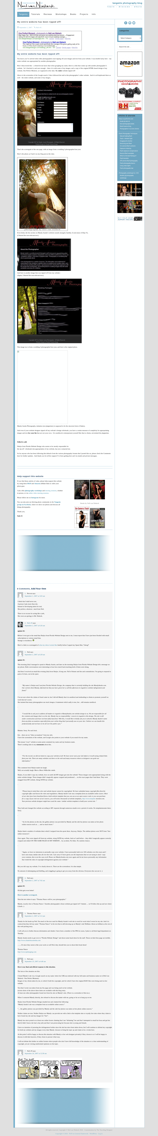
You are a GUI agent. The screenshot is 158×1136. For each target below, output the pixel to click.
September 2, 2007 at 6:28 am (35, 654)
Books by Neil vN (125, 121)
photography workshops (33, 490)
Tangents (37, 5)
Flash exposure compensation (129, 151)
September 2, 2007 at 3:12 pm (35, 916)
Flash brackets (124, 158)
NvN (70, 1133)
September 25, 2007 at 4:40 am (35, 961)
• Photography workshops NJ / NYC (128, 173)
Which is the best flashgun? (128, 156)
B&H (29, 483)
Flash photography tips (126, 168)
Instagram (35, 497)
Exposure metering (125, 148)
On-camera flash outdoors (128, 146)
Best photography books (127, 124)
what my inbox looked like (48, 645)
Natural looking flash (126, 136)
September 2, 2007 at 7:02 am (35, 880)
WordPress (93, 1133)
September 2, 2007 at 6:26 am (35, 625)
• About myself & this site (125, 119)
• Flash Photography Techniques (127, 133)
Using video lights (125, 165)
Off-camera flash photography (129, 161)
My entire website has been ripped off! (39, 22)
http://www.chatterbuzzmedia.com (29, 940)
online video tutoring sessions (39, 493)
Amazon (37, 483)
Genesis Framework (81, 1133)
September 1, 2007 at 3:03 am (35, 596)
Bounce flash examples (127, 153)
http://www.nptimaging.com (27, 952)
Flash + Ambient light (126, 138)
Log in (100, 1133)
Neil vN (29, 623)
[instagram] (129, 23)
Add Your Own (38, 589)
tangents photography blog (127, 3)
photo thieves (31, 465)
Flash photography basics (127, 163)
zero (27, 462)
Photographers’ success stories (129, 129)
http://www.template (88, 798)
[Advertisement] (65, 553)
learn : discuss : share (124, 7)
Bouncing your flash (126, 143)
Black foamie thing (125, 126)
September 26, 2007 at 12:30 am (36, 1053)
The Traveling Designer (104, 1130)
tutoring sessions (50, 490)
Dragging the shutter (126, 141)
